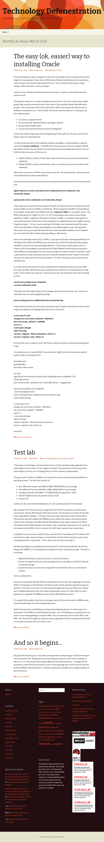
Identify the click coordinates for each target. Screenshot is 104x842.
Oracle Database (57, 723)
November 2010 (11, 730)
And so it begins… (38, 642)
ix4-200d (49, 458)
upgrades (49, 740)
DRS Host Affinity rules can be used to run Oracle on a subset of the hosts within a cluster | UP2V (17, 777)
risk (43, 734)
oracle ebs (44, 727)
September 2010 (11, 738)
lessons (55, 715)
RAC (56, 731)
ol (42, 723)
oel (61, 718)
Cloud (62, 706)
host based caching (55, 712)
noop (58, 718)
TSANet (60, 737)
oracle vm (54, 727)
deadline (48, 709)
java (45, 715)
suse (56, 737)
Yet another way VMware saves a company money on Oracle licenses (84, 718)
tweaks (41, 740)
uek (44, 740)
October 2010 (10, 734)
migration (56, 458)
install (49, 70)
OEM (40, 723)
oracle (59, 70)
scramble (52, 734)
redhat (61, 730)
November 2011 (11, 718)
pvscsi (53, 731)
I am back (75, 705)
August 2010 (9, 742)
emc (53, 709)
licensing (43, 718)
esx (43, 458)
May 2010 (8, 754)
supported (50, 737)
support (42, 737)
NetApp (54, 718)
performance (44, 730)
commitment (42, 709)
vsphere (71, 458)
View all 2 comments (23, 437)
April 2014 (8, 714)
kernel (49, 715)
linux (54, 70)
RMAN (46, 734)
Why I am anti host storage (82, 701)
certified (54, 706)
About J (6, 32)
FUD (57, 709)
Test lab (24, 452)
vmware (34, 458)
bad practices (45, 706)
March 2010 (9, 758)
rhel (40, 734)
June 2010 (9, 750)
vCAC (54, 740)
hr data (41, 715)
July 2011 (8, 722)
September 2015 (11, 711)
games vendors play (44, 712)
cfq (59, 706)
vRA (51, 744)
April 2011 (8, 726)
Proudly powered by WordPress (52, 837)
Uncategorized (37, 70)
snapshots (59, 733)
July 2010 (8, 746)
